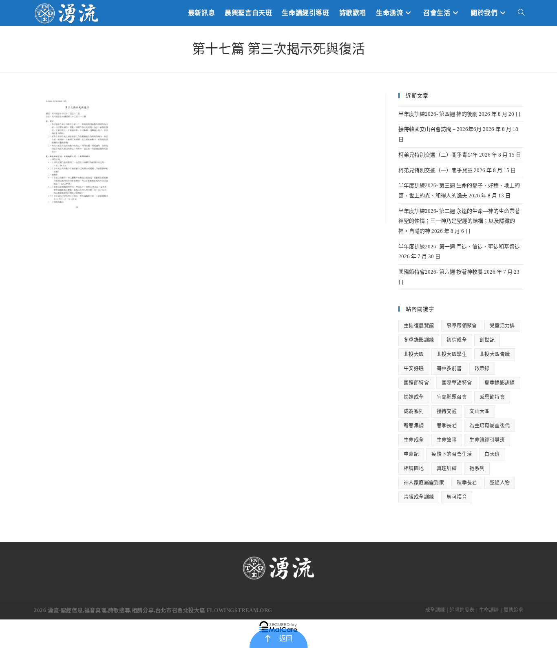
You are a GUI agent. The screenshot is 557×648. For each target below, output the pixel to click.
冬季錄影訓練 (419, 340)
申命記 (411, 454)
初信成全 (456, 340)
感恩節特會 (492, 397)
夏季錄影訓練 (499, 383)
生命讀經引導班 (487, 440)
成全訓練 (435, 610)
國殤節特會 (416, 383)
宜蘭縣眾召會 (452, 397)
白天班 (492, 454)
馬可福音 (456, 497)
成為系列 (414, 411)
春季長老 (447, 426)
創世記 (487, 340)
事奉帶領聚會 (461, 326)
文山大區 (479, 411)
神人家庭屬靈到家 (424, 483)
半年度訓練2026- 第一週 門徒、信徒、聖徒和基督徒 (459, 246)
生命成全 (414, 440)
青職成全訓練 (419, 497)
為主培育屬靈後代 (489, 426)
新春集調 (414, 426)
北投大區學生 (452, 354)
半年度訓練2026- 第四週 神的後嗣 (437, 114)
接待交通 (447, 411)
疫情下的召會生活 (451, 454)
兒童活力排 (502, 326)
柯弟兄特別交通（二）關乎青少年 (438, 155)
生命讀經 (489, 610)
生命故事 (447, 440)
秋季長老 (467, 483)
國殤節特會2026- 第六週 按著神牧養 (440, 272)
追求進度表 (462, 610)
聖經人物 (500, 483)
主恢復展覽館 (419, 326)
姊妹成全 (414, 397)
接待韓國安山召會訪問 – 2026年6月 (440, 129)
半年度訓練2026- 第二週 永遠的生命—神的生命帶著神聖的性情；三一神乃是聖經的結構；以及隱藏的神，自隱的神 (459, 221)
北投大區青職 (495, 354)
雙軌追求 (513, 610)
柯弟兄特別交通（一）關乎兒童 (435, 170)
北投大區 (414, 354)
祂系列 (476, 468)
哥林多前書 (449, 369)
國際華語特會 (457, 383)
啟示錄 (482, 369)
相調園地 (414, 468)
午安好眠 (414, 369)
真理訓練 (447, 468)
